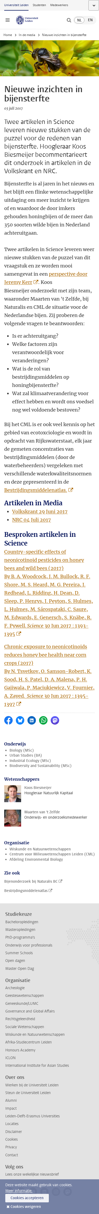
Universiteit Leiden (16, 5)
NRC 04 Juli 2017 (31, 520)
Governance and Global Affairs (30, 1011)
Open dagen (15, 960)
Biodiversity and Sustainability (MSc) (41, 765)
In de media (27, 35)
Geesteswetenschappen (24, 995)
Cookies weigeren (26, 1206)
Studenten (39, 5)
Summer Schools (19, 953)
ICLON (10, 1057)
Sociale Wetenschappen (24, 1026)
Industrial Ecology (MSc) (30, 760)
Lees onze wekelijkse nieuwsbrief (32, 1174)
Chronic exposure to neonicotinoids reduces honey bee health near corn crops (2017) (45, 655)
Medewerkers (59, 5)
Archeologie (15, 987)
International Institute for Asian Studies (37, 1065)
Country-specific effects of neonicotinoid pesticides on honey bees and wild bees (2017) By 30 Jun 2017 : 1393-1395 (48, 593)
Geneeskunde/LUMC (21, 1003)
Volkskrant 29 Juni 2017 (40, 511)
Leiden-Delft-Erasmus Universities (32, 1116)
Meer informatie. (18, 1190)
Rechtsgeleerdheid (20, 1018)
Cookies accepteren (27, 1197)
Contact (11, 1155)
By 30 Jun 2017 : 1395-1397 (49, 687)
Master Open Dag (19, 968)
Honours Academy (20, 1050)
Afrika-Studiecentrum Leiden (28, 1042)
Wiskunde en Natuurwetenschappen (40, 849)
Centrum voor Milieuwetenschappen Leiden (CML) (52, 854)
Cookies (11, 1139)
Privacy (11, 1147)
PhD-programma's (20, 937)
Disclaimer (13, 1131)
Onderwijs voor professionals (28, 945)
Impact (11, 1108)
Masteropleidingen (20, 929)
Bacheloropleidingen (21, 922)
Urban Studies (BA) (26, 755)
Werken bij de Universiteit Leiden (32, 1085)
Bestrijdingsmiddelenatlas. (35, 490)
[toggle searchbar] (69, 20)
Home (7, 35)
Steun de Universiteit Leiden (28, 1092)
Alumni (11, 1100)
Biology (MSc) (22, 750)
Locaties (11, 1123)
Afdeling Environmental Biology (36, 859)
